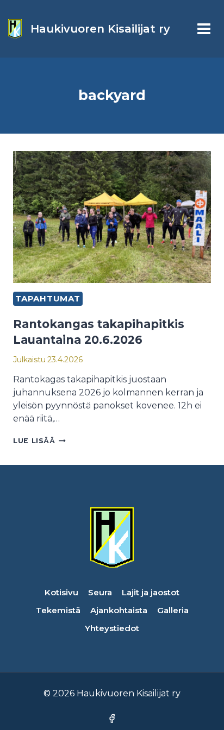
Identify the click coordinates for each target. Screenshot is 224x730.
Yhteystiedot (112, 628)
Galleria (173, 610)
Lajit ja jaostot (150, 592)
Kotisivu (61, 592)
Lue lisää (39, 441)
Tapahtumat (47, 298)
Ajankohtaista (118, 610)
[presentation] (112, 217)
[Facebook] (111, 718)
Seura (100, 592)
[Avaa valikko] (203, 28)
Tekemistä (58, 610)
